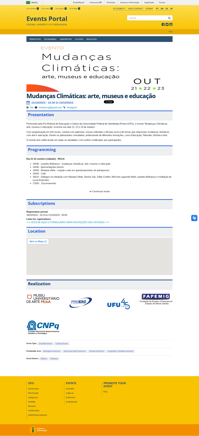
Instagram (72, 107)
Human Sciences (96, 351)
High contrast (135, 8)
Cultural (69, 393)
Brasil (31, 2)
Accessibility (119, 8)
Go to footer (74, 8)
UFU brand (33, 393)
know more (33, 388)
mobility (31, 401)
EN (162, 8)
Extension (70, 397)
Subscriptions (66, 39)
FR (171, 8)
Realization (92, 39)
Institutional (71, 401)
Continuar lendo (101, 191)
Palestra (54, 359)
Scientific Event (45, 344)
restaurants (33, 410)
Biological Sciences (51, 351)
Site (32, 107)
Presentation (35, 39)
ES (167, 8)
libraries (32, 406)
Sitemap (149, 8)
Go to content (32, 8)
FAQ (171, 31)
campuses (33, 397)
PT (157, 8)
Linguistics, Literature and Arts (120, 351)
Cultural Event (62, 344)
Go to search (60, 8)
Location (79, 39)
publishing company (37, 414)
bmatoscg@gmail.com (50, 107)
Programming (50, 39)
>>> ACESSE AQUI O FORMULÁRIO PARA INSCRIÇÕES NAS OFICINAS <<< (67, 222)
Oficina (44, 359)
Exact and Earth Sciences (75, 351)
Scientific (70, 388)
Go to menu (47, 8)
